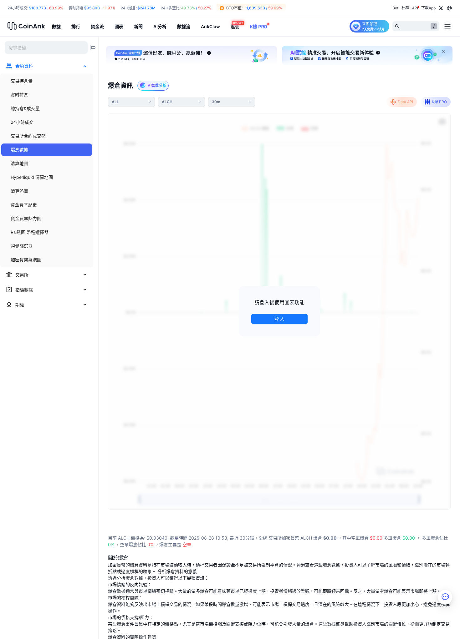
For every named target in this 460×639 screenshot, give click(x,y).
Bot (395, 8)
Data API (405, 101)
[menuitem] (46, 81)
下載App (428, 8)
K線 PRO (439, 101)
